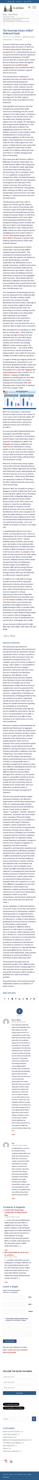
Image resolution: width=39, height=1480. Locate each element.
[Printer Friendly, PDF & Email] (9, 635)
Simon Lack (18, 39)
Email (29, 1305)
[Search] (28, 7)
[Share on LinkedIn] (19, 999)
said (16, 332)
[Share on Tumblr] (23, 999)
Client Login (11, 1)
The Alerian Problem (14, 600)
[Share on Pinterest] (16, 999)
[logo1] (16, 7)
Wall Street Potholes (10, 1451)
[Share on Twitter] (8, 999)
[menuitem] (28, 7)
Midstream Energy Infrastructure (15, 1440)
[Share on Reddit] (30, 999)
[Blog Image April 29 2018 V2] (19, 400)
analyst (26, 552)
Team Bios (19, 1)
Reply (13, 1134)
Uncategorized (8, 1446)
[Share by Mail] (34, 999)
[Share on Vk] (27, 999)
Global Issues (8, 1437)
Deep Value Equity (10, 1434)
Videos (5, 1448)
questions (6, 377)
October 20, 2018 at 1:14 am (11, 1217)
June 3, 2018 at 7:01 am (10, 1257)
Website (30, 1311)
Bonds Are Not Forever (11, 1431)
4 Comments (16, 37)
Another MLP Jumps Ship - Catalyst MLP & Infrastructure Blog (15, 1212)
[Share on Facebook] (5, 999)
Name (30, 1298)
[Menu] (33, 7)
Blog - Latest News (10, 15)
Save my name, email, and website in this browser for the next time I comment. (17, 1319)
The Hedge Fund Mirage (12, 1443)
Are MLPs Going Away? (11, 49)
